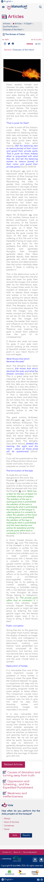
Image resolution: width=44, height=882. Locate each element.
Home (7, 24)
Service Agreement (30, 852)
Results (26, 835)
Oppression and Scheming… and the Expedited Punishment (18, 784)
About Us (17, 852)
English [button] (7, 1)
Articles (15, 16)
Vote (14, 835)
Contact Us (6, 852)
